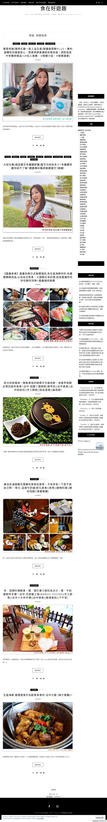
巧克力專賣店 (94, 102)
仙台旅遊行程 (99, 116)
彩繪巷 (82, 226)
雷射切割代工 (98, 105)
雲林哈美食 (83, 183)
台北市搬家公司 (82, 118)
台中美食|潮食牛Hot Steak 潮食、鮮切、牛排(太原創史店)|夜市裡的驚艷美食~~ (91, 373)
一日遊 (82, 137)
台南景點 (83, 190)
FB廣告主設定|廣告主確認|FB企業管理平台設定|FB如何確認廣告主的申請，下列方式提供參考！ (90, 332)
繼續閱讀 (38, 137)
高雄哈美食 (83, 197)
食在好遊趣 (53, 8)
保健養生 (16, 43)
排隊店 (82, 235)
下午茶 (82, 228)
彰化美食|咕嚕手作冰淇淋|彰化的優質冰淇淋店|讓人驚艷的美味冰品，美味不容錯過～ (91, 309)
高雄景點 (83, 195)
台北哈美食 (83, 147)
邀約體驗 (23, 2)
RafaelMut (83, 399)
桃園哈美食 (83, 152)
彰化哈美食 (15, 2)
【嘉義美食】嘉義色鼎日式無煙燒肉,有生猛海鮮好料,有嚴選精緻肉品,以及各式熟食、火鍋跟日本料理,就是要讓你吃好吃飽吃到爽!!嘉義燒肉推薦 (38, 277)
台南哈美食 (83, 192)
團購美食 (83, 247)
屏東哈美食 (83, 202)
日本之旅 (83, 218)
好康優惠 (31, 156)
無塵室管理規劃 (91, 109)
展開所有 (81, 130)
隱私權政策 (51, 2)
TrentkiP (83, 424)
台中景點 (83, 163)
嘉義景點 (83, 185)
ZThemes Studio (67, 813)
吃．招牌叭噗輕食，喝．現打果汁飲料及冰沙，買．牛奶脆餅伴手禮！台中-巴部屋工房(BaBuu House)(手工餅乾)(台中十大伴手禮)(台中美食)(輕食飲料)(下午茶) (38, 594)
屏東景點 (83, 199)
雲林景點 (83, 180)
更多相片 (81, 454)
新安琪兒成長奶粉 (86, 111)
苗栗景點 (83, 159)
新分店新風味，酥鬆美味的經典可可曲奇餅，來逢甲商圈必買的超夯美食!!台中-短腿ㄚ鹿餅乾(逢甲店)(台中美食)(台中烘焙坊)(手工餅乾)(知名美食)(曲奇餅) (38, 386)
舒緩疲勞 (67, 156)
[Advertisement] (91, 61)
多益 (80, 102)
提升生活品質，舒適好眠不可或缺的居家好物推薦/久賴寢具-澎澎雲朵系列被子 (91, 417)
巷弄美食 (83, 238)
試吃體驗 (34, 689)
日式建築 (83, 223)
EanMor (82, 415)
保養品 (24, 43)
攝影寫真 (31, 2)
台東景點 (83, 214)
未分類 (82, 254)
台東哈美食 (83, 216)
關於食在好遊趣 (41, 2)
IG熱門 (82, 133)
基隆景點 (83, 140)
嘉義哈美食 (34, 268)
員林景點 (83, 173)
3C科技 (82, 249)
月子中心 (86, 102)
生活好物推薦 (50, 43)
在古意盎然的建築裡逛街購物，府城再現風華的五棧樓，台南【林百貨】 (91, 401)
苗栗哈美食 (83, 161)
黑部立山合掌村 (88, 105)
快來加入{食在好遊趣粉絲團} (91, 263)
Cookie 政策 (40, 818)
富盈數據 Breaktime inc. (100, 821)
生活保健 (40, 43)
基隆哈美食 (83, 142)
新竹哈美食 (83, 156)
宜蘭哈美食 (83, 206)
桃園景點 (83, 149)
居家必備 (32, 43)
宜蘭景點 (83, 204)
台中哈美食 (6, 2)
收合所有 (88, 130)
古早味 (82, 245)
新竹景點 (83, 154)
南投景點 (83, 168)
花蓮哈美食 (83, 211)
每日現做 (83, 242)
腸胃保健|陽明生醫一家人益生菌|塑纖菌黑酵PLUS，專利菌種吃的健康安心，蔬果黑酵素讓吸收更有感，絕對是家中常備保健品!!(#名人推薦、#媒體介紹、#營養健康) (38, 52)
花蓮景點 (83, 209)
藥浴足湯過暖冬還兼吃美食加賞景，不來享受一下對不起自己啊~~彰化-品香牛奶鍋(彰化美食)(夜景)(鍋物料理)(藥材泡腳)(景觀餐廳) (38, 488)
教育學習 (83, 252)
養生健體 (33, 159)
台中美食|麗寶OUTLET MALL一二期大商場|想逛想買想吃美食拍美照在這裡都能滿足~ (91, 341)
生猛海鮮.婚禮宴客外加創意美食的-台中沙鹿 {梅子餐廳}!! (37, 695)
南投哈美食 (83, 171)
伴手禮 (8, 156)
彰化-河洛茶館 (96, 408)
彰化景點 (83, 175)
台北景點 (83, 144)
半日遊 (82, 233)
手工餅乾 (83, 240)
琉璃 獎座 (92, 118)
